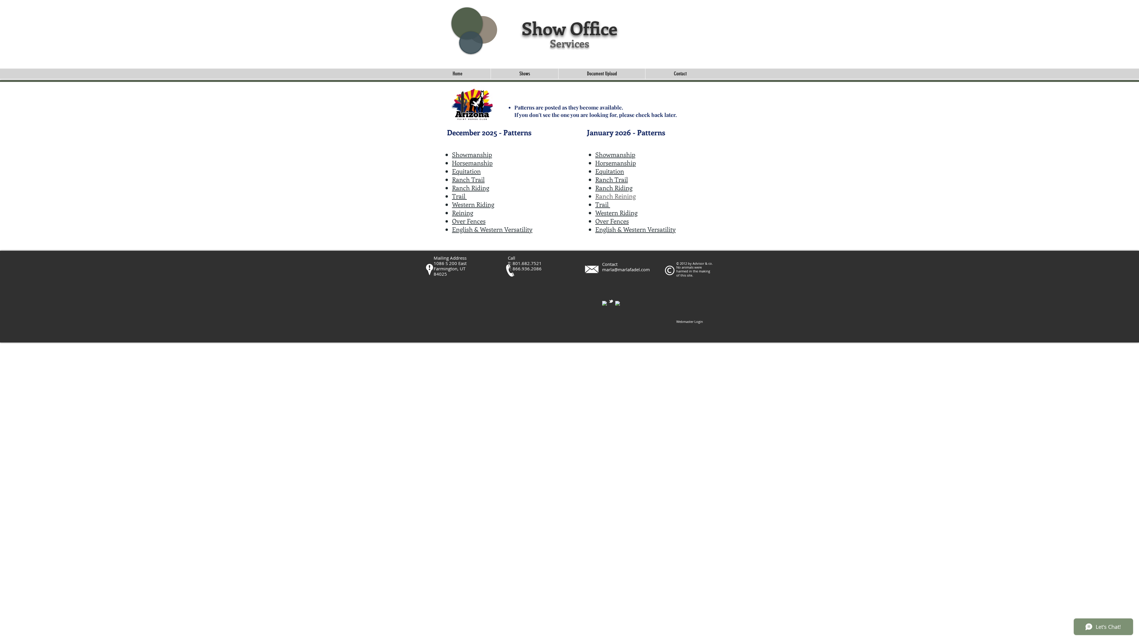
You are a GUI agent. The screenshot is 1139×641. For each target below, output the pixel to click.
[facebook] (604, 303)
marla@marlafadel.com (626, 269)
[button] (524, 74)
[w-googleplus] (617, 303)
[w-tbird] (611, 301)
